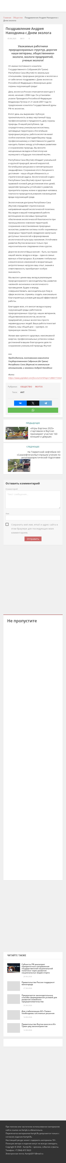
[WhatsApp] (33, 410)
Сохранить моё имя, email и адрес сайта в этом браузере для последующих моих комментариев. (34, 525)
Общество (26, 386)
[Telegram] (45, 403)
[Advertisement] (33, 579)
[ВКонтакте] (20, 403)
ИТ (23, 392)
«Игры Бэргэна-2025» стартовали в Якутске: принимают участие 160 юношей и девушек (43, 432)
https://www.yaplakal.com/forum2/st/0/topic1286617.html (35, 377)
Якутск (39, 386)
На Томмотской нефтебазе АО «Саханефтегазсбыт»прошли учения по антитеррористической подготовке (38, 454)
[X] (33, 403)
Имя (7, 513)
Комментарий (12, 489)
